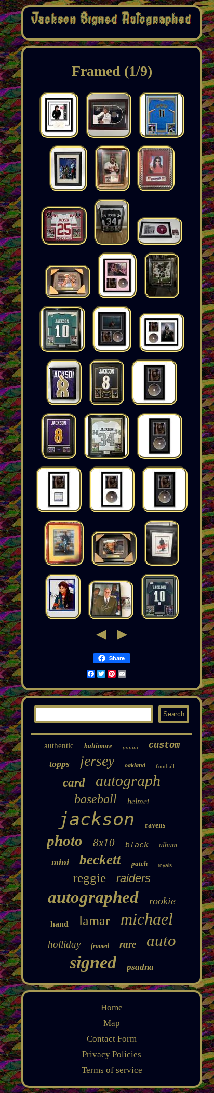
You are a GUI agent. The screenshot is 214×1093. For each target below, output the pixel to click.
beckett (100, 860)
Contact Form (112, 1039)
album (168, 845)
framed (100, 946)
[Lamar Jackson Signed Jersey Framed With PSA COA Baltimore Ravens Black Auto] (106, 405)
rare (127, 944)
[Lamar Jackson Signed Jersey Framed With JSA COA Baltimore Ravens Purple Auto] (58, 458)
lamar (94, 920)
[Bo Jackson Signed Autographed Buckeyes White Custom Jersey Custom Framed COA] (63, 244)
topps (59, 763)
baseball (95, 799)
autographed (93, 897)
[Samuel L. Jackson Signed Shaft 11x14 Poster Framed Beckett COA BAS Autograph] (161, 565)
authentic (59, 745)
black (137, 844)
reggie (89, 878)
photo (65, 840)
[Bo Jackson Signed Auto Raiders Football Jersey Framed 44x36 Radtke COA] (111, 244)
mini (60, 862)
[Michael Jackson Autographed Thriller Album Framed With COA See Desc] (108, 137)
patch (139, 864)
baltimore (98, 746)
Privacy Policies (111, 1054)
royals (165, 865)
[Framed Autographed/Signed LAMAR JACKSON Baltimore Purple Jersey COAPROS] (64, 405)
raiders (133, 878)
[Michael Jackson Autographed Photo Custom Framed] (64, 565)
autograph (128, 780)
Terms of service (112, 1070)
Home (112, 1007)
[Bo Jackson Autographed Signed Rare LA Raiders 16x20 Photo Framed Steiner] (161, 298)
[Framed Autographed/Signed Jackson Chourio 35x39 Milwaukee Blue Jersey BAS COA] (161, 137)
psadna (140, 967)
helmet (138, 801)
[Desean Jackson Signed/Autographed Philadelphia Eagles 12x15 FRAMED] (68, 191)
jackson (96, 819)
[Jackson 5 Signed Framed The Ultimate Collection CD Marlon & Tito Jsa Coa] (159, 244)
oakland (135, 765)
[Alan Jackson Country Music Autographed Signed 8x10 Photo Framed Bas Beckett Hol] (67, 298)
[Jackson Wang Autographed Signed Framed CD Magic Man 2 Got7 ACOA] (154, 405)
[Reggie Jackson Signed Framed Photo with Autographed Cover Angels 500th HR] (112, 191)
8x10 (104, 842)
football (165, 766)
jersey (97, 761)
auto (161, 940)
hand (59, 923)
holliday (64, 944)
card (74, 782)
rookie (162, 901)
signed (93, 962)
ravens (155, 825)
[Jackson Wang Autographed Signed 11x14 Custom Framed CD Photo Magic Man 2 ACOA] (117, 298)
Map (111, 1023)
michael (147, 919)
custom (164, 745)
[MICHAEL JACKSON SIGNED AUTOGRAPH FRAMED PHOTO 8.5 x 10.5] (63, 619)
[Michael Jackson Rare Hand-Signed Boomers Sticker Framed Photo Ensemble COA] (156, 191)
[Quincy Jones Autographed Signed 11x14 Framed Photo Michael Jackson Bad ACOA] (59, 137)
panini (130, 747)
